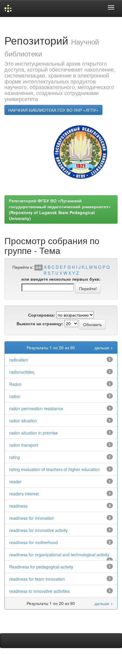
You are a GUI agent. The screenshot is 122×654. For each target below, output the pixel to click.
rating (14, 457)
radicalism (18, 360)
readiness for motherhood (33, 542)
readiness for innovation (31, 518)
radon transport (23, 445)
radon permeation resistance (36, 408)
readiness (18, 506)
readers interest (24, 494)
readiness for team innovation (37, 579)
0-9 (38, 267)
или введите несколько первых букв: (61, 279)
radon (14, 396)
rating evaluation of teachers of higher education (54, 469)
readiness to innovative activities (39, 591)
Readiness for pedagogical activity (41, 567)
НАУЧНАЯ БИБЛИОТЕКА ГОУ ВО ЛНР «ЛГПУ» (53, 110)
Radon (15, 384)
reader (15, 481)
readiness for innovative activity (38, 530)
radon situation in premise (33, 433)
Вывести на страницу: (40, 323)
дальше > (103, 347)
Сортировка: (41, 315)
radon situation (23, 421)
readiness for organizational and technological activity (59, 554)
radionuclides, (22, 372)
